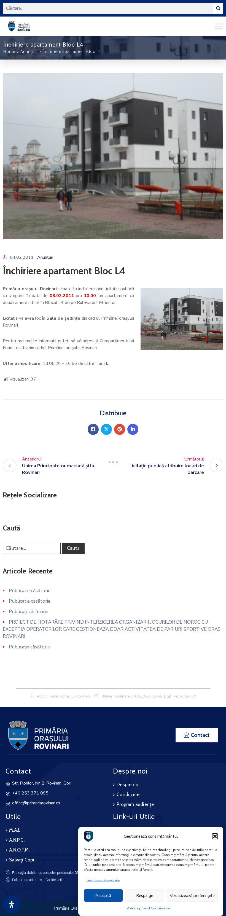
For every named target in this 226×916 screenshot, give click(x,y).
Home (9, 51)
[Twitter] (106, 429)
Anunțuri (28, 51)
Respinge (144, 895)
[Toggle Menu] (218, 26)
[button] (215, 836)
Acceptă (103, 895)
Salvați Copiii (23, 860)
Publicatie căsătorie (29, 591)
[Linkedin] (132, 429)
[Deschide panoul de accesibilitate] (11, 904)
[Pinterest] (119, 429)
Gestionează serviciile (103, 880)
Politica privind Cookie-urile (148, 908)
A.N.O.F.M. (19, 850)
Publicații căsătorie (28, 611)
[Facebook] (93, 429)
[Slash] (113, 462)
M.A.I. (14, 830)
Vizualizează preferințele (192, 895)
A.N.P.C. (17, 840)
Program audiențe (135, 804)
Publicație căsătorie (29, 647)
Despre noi (128, 784)
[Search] (218, 8)
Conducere (128, 794)
